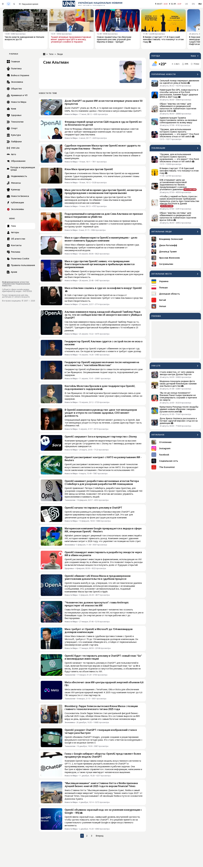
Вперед (99, 835)
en (193, 3)
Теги (51, 54)
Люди (60, 54)
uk (186, 3)
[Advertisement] (175, 339)
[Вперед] (199, 29)
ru (200, 3)
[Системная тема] (8, 4)
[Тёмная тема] (14, 4)
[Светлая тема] (3, 4)
